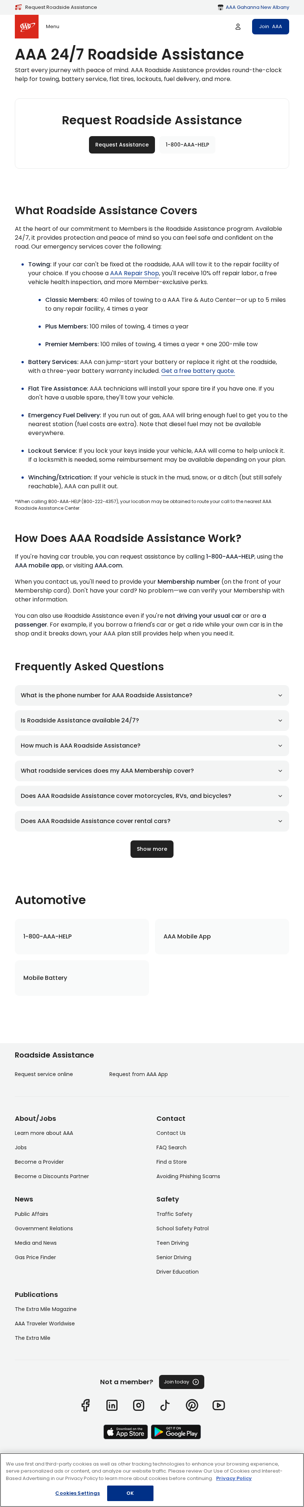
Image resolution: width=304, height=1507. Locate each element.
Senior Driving (173, 1257)
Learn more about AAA (44, 1133)
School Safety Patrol (182, 1228)
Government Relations (44, 1228)
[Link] (85, 1405)
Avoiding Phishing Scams (188, 1176)
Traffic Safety (174, 1214)
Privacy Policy (234, 1478)
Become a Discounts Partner (52, 1176)
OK (130, 1493)
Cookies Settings (77, 1493)
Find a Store (171, 1162)
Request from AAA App (138, 1074)
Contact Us (171, 1133)
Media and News (36, 1243)
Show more (152, 849)
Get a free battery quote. (198, 371)
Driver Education (177, 1271)
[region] (152, 1480)
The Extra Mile (32, 1338)
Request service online (44, 1074)
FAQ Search (171, 1147)
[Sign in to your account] (238, 26)
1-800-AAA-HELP (187, 144)
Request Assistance (122, 144)
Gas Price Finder (35, 1257)
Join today (176, 1381)
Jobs (21, 1147)
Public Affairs (31, 1214)
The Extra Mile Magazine (46, 1309)
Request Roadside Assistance (61, 7)
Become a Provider (39, 1162)
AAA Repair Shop (134, 273)
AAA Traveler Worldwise (45, 1323)
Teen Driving (172, 1243)
